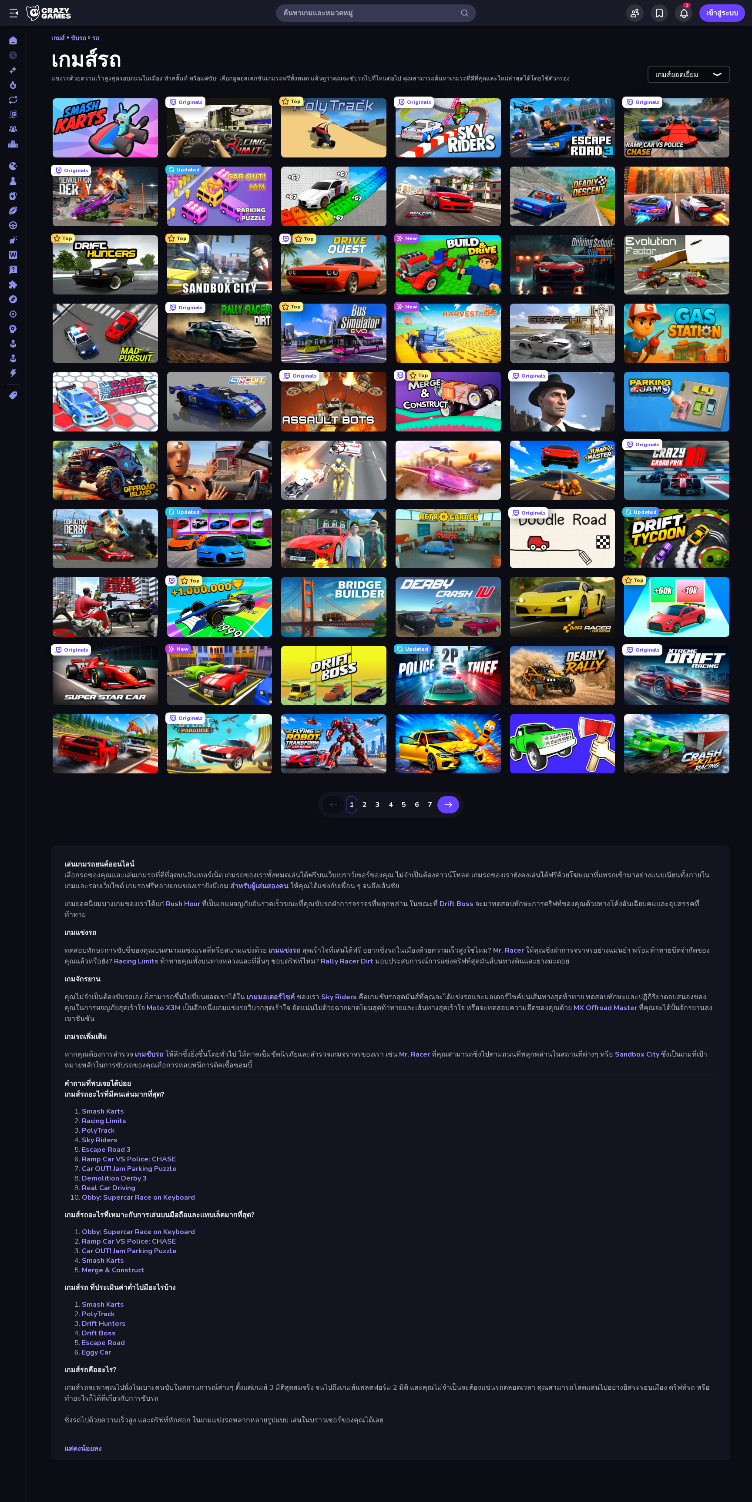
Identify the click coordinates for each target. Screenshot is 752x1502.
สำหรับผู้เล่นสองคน (259, 886)
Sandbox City (637, 1054)
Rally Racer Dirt (347, 961)
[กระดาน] (13, 181)
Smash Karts (103, 1111)
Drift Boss (456, 904)
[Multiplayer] (13, 129)
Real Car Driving (108, 1188)
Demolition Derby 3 (114, 1178)
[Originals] (13, 114)
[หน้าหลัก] (13, 40)
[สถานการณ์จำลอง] (13, 343)
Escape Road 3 (106, 1149)
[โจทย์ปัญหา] (13, 269)
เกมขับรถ (149, 1054)
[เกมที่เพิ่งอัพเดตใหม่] (13, 99)
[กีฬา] (13, 210)
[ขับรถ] (13, 225)
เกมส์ (58, 38)
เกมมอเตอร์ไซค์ (271, 997)
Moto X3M (164, 1008)
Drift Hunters (104, 1323)
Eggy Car (96, 1352)
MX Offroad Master (605, 1008)
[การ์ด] (13, 195)
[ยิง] (13, 314)
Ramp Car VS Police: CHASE (129, 1159)
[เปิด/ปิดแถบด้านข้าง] (13, 13)
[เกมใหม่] (13, 70)
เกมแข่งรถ (285, 950)
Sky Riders (339, 997)
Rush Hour (183, 904)
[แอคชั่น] (13, 373)
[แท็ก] (13, 395)
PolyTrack (98, 1130)
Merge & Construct (113, 1270)
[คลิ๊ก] (13, 240)
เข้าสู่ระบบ (722, 13)
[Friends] (635, 13)
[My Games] (659, 13)
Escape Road (103, 1343)
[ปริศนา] (13, 284)
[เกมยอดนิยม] (13, 84)
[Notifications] (683, 13)
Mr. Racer (508, 950)
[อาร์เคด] (13, 358)
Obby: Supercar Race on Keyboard (138, 1197)
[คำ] (13, 255)
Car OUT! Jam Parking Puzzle (129, 1169)
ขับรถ (78, 38)
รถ (95, 38)
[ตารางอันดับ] (13, 144)
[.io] (13, 166)
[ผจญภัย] (13, 299)
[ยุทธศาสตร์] (13, 328)
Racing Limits (136, 961)
